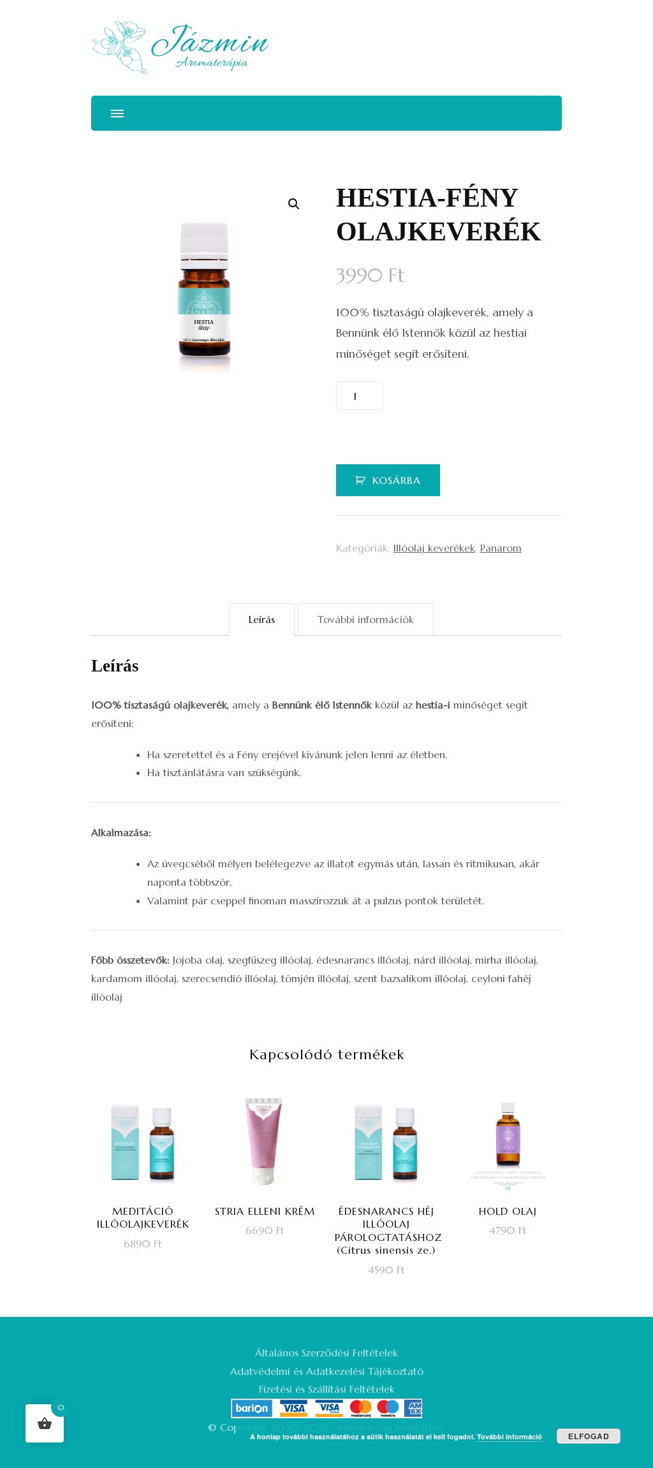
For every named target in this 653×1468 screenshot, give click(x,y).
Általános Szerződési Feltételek (326, 1352)
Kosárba (396, 480)
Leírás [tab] (262, 619)
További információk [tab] (366, 619)
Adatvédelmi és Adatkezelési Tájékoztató (326, 1371)
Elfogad (589, 1436)
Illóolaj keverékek (434, 547)
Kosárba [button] (151, 1204)
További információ (509, 1436)
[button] (293, 204)
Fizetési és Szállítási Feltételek (327, 1389)
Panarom (501, 547)
